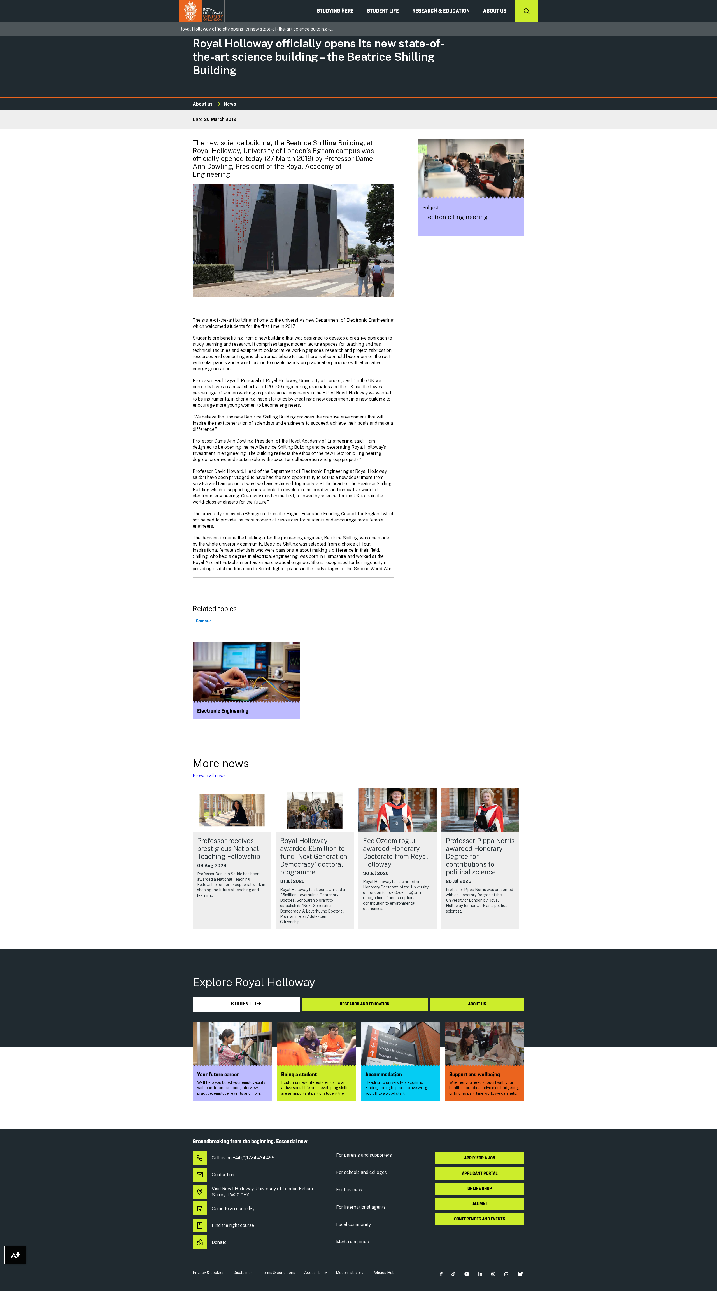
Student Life (383, 11)
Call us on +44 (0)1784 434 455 (243, 1158)
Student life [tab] (246, 1004)
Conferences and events (479, 1219)
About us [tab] (477, 1004)
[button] (441, 1274)
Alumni (479, 1204)
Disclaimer (242, 1272)
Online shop (479, 1189)
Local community (353, 1224)
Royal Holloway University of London (202, 11)
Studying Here (335, 11)
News (230, 104)
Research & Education (441, 11)
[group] (232, 858)
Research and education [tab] (365, 1004)
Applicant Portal (479, 1173)
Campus (204, 621)
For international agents (361, 1207)
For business (349, 1189)
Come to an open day (233, 1208)
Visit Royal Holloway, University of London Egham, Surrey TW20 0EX (263, 1192)
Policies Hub (383, 1272)
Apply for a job (479, 1158)
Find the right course (233, 1225)
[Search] (526, 11)
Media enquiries (352, 1242)
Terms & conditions (278, 1272)
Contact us (223, 1174)
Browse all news (209, 775)
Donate (219, 1242)
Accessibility (315, 1272)
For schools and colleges (361, 1172)
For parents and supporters (364, 1155)
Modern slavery (349, 1272)
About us (494, 11)
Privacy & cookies (208, 1272)
